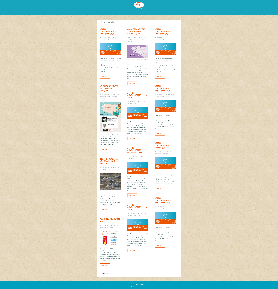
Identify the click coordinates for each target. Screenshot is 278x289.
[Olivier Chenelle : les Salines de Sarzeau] (110, 181)
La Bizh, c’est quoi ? (117, 12)
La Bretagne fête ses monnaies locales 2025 (136, 31)
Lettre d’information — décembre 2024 (163, 31)
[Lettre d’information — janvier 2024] (165, 163)
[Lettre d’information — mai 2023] (137, 224)
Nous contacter (139, 284)
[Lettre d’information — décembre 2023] (137, 167)
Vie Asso (113, 39)
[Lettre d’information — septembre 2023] (165, 218)
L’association (151, 12)
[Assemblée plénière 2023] (110, 238)
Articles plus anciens (106, 273)
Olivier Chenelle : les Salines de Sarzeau (109, 161)
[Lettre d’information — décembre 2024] (165, 49)
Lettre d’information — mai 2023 (137, 207)
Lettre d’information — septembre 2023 (163, 200)
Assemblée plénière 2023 (110, 220)
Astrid (142, 286)
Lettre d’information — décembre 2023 (135, 150)
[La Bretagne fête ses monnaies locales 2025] (137, 52)
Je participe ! (140, 12)
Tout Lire (104, 76)
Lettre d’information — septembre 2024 (163, 88)
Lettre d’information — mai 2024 (137, 95)
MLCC (115, 37)
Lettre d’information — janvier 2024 (163, 145)
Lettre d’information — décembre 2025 (108, 31)
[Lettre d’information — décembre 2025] (110, 49)
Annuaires (130, 12)
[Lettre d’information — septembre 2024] (165, 106)
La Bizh (108, 39)
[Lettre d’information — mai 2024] (137, 112)
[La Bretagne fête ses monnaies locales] (110, 116)
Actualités (104, 39)
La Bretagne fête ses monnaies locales (109, 88)
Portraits (109, 169)
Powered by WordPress (132, 286)
